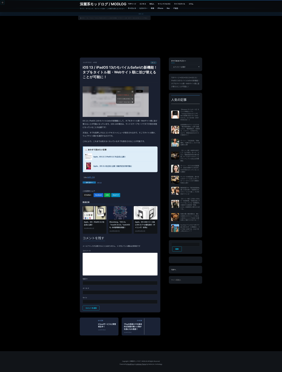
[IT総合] (159, 328)
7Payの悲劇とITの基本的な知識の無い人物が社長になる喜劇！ (133, 326)
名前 (85, 279)
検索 (177, 249)
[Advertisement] (141, 39)
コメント (87, 250)
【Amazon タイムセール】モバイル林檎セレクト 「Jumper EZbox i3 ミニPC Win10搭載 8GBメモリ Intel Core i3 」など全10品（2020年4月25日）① (189, 114)
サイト (85, 297)
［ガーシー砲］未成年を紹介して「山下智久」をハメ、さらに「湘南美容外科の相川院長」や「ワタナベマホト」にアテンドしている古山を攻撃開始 (189, 155)
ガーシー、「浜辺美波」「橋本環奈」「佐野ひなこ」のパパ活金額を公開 (190, 143)
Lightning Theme (141, 364)
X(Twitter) (87, 195)
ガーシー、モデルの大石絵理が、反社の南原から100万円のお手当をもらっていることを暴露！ (189, 169)
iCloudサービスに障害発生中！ (107, 325)
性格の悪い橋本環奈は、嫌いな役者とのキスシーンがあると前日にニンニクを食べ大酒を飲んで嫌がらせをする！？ (189, 217)
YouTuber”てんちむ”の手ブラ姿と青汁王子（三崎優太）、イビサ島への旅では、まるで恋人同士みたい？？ (190, 228)
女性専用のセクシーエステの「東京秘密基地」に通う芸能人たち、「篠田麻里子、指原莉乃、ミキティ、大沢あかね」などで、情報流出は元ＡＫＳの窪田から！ (190, 130)
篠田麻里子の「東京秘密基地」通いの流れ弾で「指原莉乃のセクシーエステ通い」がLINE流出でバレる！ (190, 191)
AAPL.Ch (90, 177)
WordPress (130, 364)
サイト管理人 (176, 280)
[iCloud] (95, 328)
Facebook (98, 195)
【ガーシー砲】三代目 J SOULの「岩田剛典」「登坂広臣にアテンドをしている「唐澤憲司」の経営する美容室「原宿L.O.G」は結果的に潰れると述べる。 (190, 204)
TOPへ (173, 269)
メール (86, 288)
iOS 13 (153, 62)
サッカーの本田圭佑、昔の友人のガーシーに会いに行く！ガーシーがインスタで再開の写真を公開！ (189, 180)
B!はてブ (116, 195)
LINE (107, 195)
